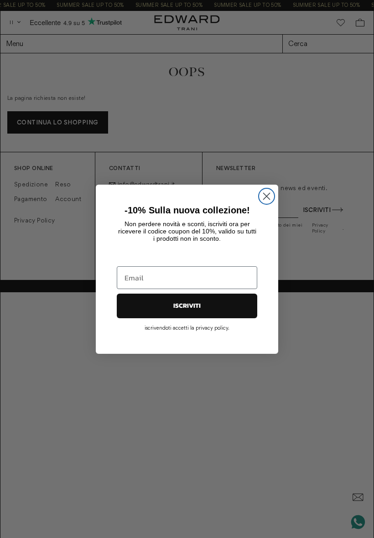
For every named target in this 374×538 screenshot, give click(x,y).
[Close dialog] (267, 196)
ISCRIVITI (187, 305)
